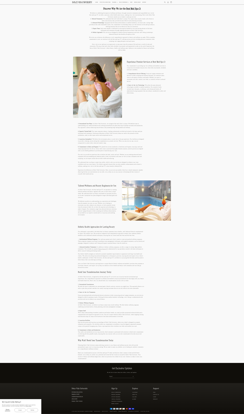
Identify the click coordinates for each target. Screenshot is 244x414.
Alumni (134, 399)
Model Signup (115, 403)
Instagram (73, 401)
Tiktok (77, 401)
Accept (20, 410)
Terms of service (113, 411)
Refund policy (97, 411)
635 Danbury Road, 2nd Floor (77, 391)
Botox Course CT (103, 249)
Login (154, 396)
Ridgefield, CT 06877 (76, 394)
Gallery (134, 396)
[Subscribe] (133, 376)
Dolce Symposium (116, 392)
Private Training (115, 394)
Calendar (134, 392)
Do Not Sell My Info (145, 411)
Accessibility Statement (133, 411)
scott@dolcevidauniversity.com (77, 396)
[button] (114, 2)
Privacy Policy (28, 406)
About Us (134, 394)
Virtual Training (116, 399)
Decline (32, 410)
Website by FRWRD (89, 411)
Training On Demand (116, 401)
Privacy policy (105, 411)
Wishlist (155, 399)
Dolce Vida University (79, 411)
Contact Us (156, 394)
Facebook (80, 401)
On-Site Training (115, 396)
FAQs (154, 392)
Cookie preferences (122, 411)
